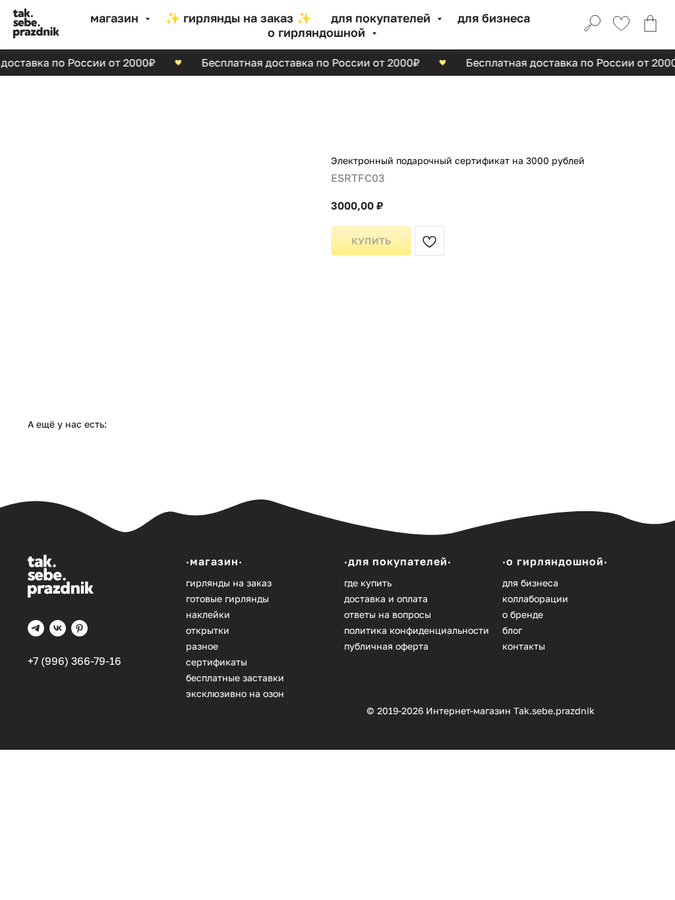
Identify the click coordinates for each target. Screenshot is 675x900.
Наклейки (208, 614)
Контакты (523, 646)
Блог (512, 630)
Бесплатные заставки (235, 677)
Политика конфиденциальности (416, 630)
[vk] (57, 628)
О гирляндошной (318, 32)
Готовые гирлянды (227, 598)
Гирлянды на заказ (229, 582)
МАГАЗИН (116, 18)
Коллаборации (535, 598)
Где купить (368, 582)
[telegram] (36, 628)
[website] (591, 25)
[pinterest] (79, 628)
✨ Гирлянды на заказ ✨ (238, 18)
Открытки (207, 630)
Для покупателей (382, 18)
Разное (202, 646)
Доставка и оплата (386, 598)
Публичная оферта (386, 646)
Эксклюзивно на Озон (235, 693)
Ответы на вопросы (387, 614)
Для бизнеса (493, 18)
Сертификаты (216, 661)
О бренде (522, 614)
